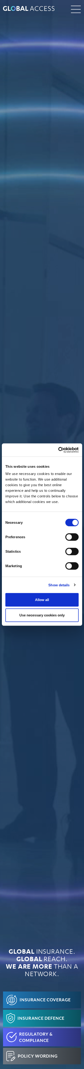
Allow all (42, 600)
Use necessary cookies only (42, 615)
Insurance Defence (41, 1018)
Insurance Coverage (45, 999)
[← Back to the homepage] (33, 9)
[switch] (72, 537)
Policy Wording (38, 1056)
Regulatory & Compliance (36, 1037)
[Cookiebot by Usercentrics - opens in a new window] (59, 450)
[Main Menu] (76, 9)
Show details (59, 585)
